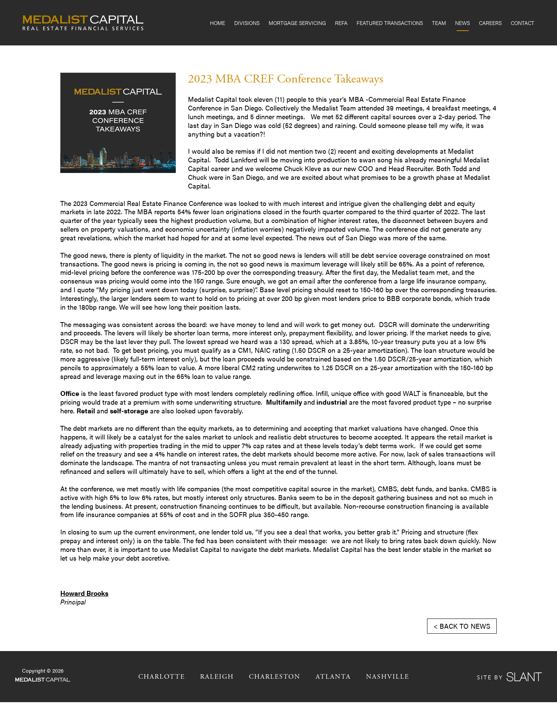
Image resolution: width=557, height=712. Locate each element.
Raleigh (217, 677)
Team (439, 22)
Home (217, 22)
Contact (522, 22)
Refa (341, 22)
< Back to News (461, 626)
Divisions (247, 22)
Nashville (387, 677)
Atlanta (333, 677)
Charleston (274, 677)
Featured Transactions (390, 22)
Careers (490, 22)
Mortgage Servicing (297, 22)
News (462, 22)
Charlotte (161, 677)
